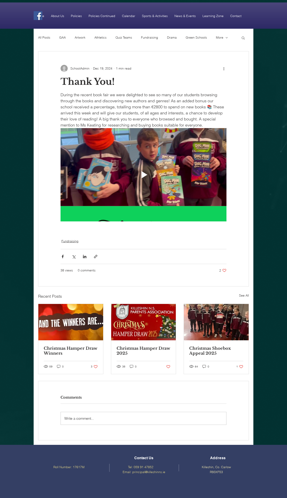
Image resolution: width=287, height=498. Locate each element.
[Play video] (143, 174)
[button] (57, 16)
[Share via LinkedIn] (85, 256)
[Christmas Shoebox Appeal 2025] (216, 322)
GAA (62, 37)
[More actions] (223, 68)
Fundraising (149, 37)
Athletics (100, 37)
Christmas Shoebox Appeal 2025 (210, 351)
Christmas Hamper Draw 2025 (143, 351)
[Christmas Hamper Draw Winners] (70, 322)
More (219, 37)
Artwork (80, 37)
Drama (172, 37)
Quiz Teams (123, 37)
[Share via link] (95, 256)
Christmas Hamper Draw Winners (70, 351)
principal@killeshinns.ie (148, 472)
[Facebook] (38, 15)
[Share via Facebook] (63, 256)
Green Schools (196, 37)
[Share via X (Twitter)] (74, 256)
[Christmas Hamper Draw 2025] (143, 322)
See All (244, 295)
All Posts (44, 37)
